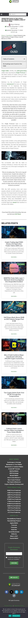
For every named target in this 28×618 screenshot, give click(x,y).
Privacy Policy (8, 605)
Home (3, 35)
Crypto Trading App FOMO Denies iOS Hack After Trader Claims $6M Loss (14, 244)
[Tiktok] (14, 595)
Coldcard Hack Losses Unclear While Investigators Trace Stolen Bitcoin (14, 430)
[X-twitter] (11, 592)
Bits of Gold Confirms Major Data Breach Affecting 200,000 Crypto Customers (14, 356)
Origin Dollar (5, 70)
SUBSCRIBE (14, 563)
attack (14, 202)
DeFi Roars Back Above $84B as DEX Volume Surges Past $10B (14, 319)
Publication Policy (19, 605)
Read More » (14, 257)
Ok (10, 615)
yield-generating (22, 70)
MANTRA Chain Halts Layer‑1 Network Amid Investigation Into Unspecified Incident (14, 280)
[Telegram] (16, 592)
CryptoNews (9, 35)
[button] (1, 14)
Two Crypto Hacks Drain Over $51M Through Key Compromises (14, 394)
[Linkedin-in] (21, 592)
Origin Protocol (20, 72)
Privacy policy (16, 615)
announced (10, 84)
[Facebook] (6, 592)
